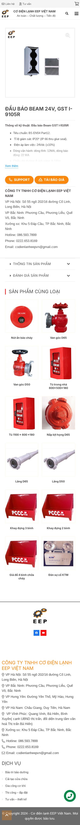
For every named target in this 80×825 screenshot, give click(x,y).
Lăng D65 (21, 481)
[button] (67, 13)
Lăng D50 (58, 481)
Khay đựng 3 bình (21, 528)
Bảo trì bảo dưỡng (16, 772)
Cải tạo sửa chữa (16, 779)
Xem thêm (11, 166)
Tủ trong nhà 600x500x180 (58, 386)
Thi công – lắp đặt (16, 792)
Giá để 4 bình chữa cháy (22, 576)
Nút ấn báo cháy (21, 337)
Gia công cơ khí (15, 785)
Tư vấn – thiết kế (16, 799)
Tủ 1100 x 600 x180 (21, 434)
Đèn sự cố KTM (58, 574)
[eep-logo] (5, 13)
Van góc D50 (21, 384)
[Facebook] (36, 633)
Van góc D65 (58, 337)
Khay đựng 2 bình (58, 528)
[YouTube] (43, 633)
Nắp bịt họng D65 (58, 434)
